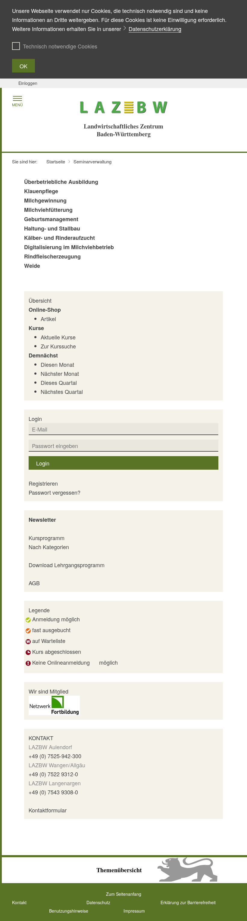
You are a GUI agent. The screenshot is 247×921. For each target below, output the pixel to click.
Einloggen (27, 83)
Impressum (134, 911)
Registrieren (43, 483)
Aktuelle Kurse (58, 337)
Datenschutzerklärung (155, 28)
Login (42, 463)
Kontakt (19, 902)
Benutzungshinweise (68, 911)
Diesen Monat (57, 364)
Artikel (48, 319)
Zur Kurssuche (58, 346)
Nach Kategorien (49, 547)
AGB (34, 583)
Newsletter (42, 520)
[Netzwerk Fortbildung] (54, 704)
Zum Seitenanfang (123, 894)
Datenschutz (98, 902)
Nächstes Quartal (62, 391)
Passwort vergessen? (54, 492)
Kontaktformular (48, 810)
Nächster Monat (60, 373)
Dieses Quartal (59, 382)
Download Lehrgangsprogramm (67, 565)
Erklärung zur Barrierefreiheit (188, 902)
